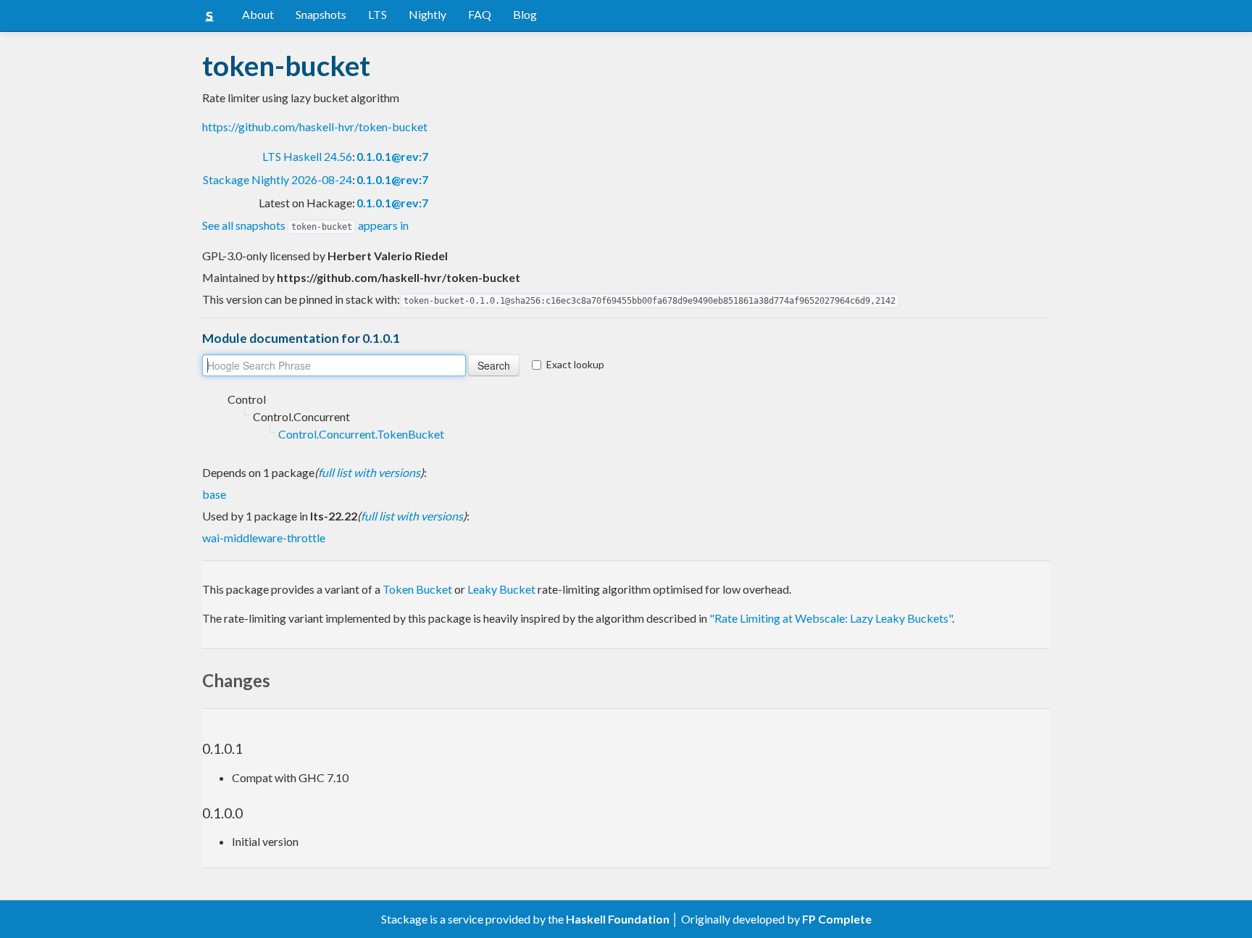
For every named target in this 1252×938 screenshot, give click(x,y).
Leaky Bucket (501, 589)
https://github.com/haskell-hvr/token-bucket (314, 126)
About (258, 14)
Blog (525, 14)
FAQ (479, 14)
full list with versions (369, 472)
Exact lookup (575, 364)
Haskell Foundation (617, 919)
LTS (377, 14)
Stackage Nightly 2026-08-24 (277, 179)
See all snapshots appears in (305, 225)
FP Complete (837, 919)
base (214, 494)
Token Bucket (417, 589)
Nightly (427, 14)
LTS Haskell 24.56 (307, 156)
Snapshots (321, 14)
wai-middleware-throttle (263, 537)
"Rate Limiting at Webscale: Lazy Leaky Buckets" (830, 618)
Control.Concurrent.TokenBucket (361, 434)
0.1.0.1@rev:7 (392, 156)
